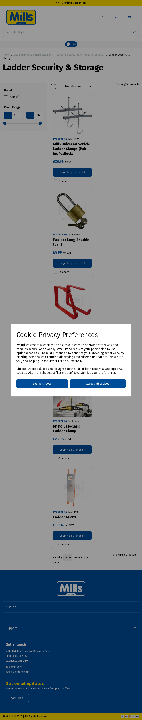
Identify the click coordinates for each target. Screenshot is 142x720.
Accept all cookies (97, 383)
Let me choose (42, 383)
